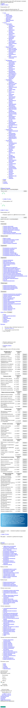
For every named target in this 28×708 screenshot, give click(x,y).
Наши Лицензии (10, 20)
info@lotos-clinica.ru (9, 328)
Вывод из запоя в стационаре (13, 57)
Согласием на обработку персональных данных (18, 702)
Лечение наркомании (11, 81)
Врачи (4, 179)
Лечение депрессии (7, 644)
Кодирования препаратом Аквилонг (12, 77)
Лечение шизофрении (12, 156)
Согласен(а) (14, 706)
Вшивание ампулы (11, 39)
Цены (4, 663)
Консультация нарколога (12, 85)
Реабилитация (9, 129)
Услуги (5, 22)
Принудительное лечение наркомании (12, 273)
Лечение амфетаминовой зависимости (12, 104)
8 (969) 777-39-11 (4, 4)
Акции (7, 14)
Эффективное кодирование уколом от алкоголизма (9, 547)
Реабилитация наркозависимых (12, 136)
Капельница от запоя (8, 242)
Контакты (5, 183)
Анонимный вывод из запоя (9, 569)
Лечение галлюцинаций (12, 163)
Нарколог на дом (13, 83)
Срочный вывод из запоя (9, 573)
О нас (4, 12)
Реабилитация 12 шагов (8, 289)
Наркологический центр (9, 280)
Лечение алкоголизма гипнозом (10, 595)
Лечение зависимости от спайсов (12, 100)
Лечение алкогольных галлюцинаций (12, 166)
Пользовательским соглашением (6, 703)
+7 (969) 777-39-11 (5, 534)
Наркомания (9, 79)
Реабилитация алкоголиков (9, 584)
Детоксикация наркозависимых (12, 107)
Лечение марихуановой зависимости (12, 97)
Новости (8, 21)
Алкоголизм (9, 23)
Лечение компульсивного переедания (12, 160)
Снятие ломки (12, 89)
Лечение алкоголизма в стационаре (12, 36)
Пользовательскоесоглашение (5, 697)
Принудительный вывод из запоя (13, 50)
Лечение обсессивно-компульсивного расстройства (10, 651)
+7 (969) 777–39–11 (6, 693)
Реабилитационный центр (9, 285)
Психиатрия (9, 140)
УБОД (10, 90)
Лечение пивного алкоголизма (11, 28)
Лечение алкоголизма (11, 25)
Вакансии (8, 19)
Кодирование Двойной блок (12, 72)
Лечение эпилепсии (11, 173)
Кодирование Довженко (12, 64)
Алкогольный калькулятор (9, 17)
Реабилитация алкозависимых (12, 134)
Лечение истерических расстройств (12, 146)
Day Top (11, 126)
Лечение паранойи (11, 170)
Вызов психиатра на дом (12, 152)
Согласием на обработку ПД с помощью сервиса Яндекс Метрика (15, 703)
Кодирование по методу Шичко (12, 74)
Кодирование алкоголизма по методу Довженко (10, 549)
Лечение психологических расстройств (13, 143)
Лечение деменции (11, 177)
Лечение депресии (11, 149)
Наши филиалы (6, 668)
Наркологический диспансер (10, 610)
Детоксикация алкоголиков (12, 41)
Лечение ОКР (12, 157)
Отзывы (5, 181)
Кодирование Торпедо (12, 67)
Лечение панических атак (12, 175)
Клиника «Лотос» (7, 345)
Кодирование (9, 60)
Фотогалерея (9, 15)
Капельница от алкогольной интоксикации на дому (12, 118)
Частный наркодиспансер (12, 121)
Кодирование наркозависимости (13, 124)
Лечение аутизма (13, 168)
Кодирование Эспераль (12, 69)
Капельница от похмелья (12, 52)
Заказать (25, 354)
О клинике (9, 312)
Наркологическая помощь (9, 263)
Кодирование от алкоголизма (12, 62)
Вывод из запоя (9, 46)
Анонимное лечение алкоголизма (11, 590)
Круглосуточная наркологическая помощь (13, 114)
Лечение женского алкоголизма (11, 32)
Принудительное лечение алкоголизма (12, 233)
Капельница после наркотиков (10, 267)
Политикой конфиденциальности (15, 703)
